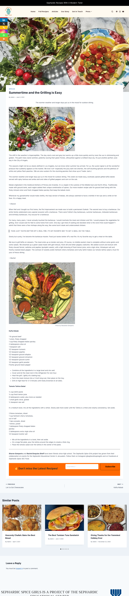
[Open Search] (112, 11)
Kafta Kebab (118, 485)
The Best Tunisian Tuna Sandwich (63, 535)
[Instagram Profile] (120, 11)
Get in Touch (77, 11)
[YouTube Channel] (123, 11)
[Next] (123, 526)
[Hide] (1, 42)
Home (33, 11)
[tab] (60, 549)
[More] (4, 39)
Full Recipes (43, 11)
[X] (4, 24)
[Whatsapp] (4, 35)
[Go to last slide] (5, 526)
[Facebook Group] (117, 11)
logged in (19, 568)
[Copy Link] (4, 27)
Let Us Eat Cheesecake (15, 485)
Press (89, 11)
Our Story (65, 11)
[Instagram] (4, 31)
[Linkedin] (4, 20)
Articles (55, 11)
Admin (13, 97)
